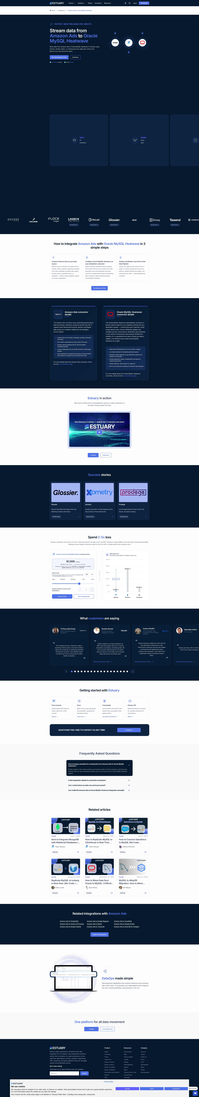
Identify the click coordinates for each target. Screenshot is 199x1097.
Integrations (61, 10)
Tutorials (126, 1059)
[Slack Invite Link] (125, 3)
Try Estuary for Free (99, 288)
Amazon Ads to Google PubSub (70, 926)
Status (142, 1067)
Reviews (107, 1075)
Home (53, 10)
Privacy (143, 1059)
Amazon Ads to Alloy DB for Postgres (126, 926)
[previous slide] (66, 671)
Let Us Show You (107, 1029)
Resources (107, 3)
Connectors (98, 3)
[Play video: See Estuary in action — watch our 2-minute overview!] (99, 432)
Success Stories (128, 1075)
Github (125, 1069)
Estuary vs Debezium (110, 1069)
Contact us (129, 730)
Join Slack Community (109, 716)
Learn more (80, 716)
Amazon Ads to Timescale (96, 926)
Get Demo (75, 57)
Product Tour (108, 1059)
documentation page (66, 364)
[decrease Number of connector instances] (80, 590)
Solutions (81, 3)
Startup (143, 1069)
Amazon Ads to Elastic (94, 924)
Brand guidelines (145, 1072)
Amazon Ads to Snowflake (123, 921)
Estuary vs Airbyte (109, 1064)
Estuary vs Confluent (110, 1067)
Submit (84, 1073)
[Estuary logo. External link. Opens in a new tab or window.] (17, 1083)
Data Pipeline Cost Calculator (112, 1072)
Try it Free (144, 3)
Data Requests (144, 1064)
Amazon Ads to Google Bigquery (98, 921)
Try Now (93, 455)
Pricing (90, 3)
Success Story (24, 224)
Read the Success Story (102, 662)
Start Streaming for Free (59, 57)
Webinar (126, 1067)
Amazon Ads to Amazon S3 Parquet (72, 924)
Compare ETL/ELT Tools (130, 1072)
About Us (143, 1051)
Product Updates (128, 1057)
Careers (143, 1054)
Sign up (54, 716)
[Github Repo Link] (129, 3)
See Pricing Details (83, 596)
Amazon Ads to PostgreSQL (69, 921)
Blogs (125, 1054)
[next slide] (132, 671)
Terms (142, 1062)
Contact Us (105, 455)
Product (71, 3)
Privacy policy (108, 1082)
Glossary (126, 1062)
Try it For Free (62, 596)
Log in (135, 3)
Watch (130, 716)
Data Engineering (128, 1064)
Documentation (128, 1051)
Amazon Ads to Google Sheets (124, 924)
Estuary (106, 1051)
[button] (72, 3)
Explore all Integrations (100, 934)
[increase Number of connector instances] (92, 590)
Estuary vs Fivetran (109, 1062)
